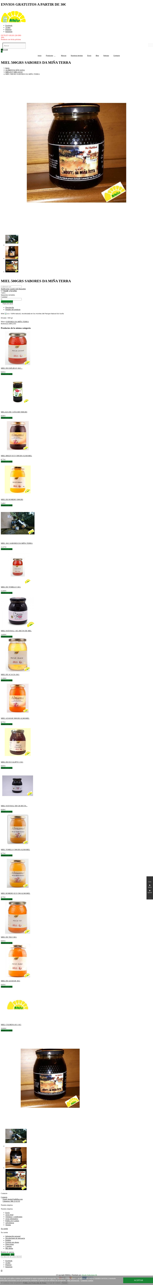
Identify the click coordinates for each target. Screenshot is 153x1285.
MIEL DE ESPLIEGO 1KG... (12, 368)
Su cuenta (4, 1229)
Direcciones (9, 1244)
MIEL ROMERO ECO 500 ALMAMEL (15, 893)
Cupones (8, 1246)
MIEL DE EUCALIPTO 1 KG (12, 762)
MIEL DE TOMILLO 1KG (11, 587)
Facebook (8, 25)
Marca (3, 322)
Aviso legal (9, 1215)
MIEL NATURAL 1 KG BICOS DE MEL (16, 631)
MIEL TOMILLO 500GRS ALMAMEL (15, 850)
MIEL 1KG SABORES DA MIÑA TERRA (17, 543)
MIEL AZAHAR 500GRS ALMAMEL (15, 718)
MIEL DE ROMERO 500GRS (12, 499)
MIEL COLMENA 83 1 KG (11, 1025)
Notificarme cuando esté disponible (13, 289)
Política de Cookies (12, 1221)
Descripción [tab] (9, 307)
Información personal (12, 1236)
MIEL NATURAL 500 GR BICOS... (14, 806)
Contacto (4, 1197)
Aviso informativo (11, 1219)
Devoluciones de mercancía (15, 1238)
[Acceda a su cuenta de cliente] (1, 52)
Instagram (8, 32)
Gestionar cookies (87, 1280)
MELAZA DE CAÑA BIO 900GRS (14, 412)
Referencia (5, 324)
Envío (7, 1213)
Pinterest (8, 30)
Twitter (7, 28)
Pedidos (8, 1240)
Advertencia (9, 1223)
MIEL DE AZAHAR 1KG (10, 981)
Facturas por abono (12, 1242)
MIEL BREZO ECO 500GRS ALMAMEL (16, 456)
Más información (73, 1280)
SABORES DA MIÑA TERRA (17, 322)
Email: (13, 1199)
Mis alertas (9, 1248)
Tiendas (8, 1225)
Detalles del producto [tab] (12, 309)
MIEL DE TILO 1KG (9, 937)
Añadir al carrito (7, 301)
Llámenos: (11, 1201)
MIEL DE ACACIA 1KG (10, 674)
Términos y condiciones (13, 1217)
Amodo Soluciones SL (89, 1275)
